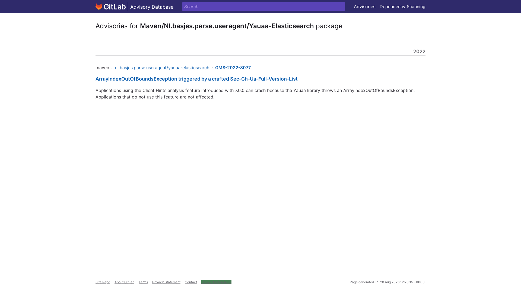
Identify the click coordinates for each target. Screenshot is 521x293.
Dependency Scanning (402, 6)
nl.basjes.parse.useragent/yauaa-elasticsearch (162, 67)
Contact (191, 282)
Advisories (364, 6)
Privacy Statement (166, 282)
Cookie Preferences (216, 282)
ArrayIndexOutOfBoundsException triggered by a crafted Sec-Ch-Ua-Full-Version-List (197, 79)
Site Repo (103, 282)
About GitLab (124, 282)
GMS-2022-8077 (233, 67)
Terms (143, 282)
